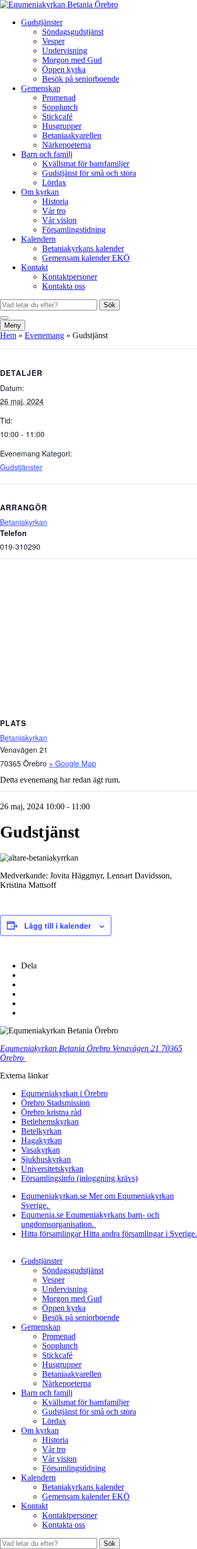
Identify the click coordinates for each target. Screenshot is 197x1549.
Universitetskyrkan (52, 1168)
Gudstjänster (42, 22)
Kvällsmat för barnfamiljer (85, 163)
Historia (55, 201)
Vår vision (59, 220)
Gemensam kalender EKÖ (86, 257)
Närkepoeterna (66, 144)
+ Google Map (72, 763)
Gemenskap (40, 88)
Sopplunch (60, 107)
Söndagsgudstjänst (72, 31)
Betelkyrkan (41, 1131)
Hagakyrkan (41, 1140)
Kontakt (34, 267)
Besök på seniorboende (80, 78)
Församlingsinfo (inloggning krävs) (79, 1178)
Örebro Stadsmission (55, 1102)
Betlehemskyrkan (50, 1121)
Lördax (54, 182)
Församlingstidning (74, 229)
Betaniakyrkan (23, 522)
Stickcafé (57, 116)
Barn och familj (46, 154)
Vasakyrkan (40, 1149)
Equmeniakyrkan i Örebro (64, 1093)
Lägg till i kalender (57, 925)
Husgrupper (61, 125)
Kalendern (38, 239)
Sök (109, 305)
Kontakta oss (63, 286)
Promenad (59, 97)
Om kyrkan (40, 191)
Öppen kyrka (64, 69)
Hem (8, 335)
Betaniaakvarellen (71, 135)
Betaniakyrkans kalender (83, 248)
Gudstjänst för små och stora (89, 173)
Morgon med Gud (72, 59)
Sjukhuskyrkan (46, 1159)
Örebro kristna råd (51, 1112)
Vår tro (54, 210)
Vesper (53, 41)
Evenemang (44, 335)
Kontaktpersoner (69, 276)
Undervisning (64, 50)
